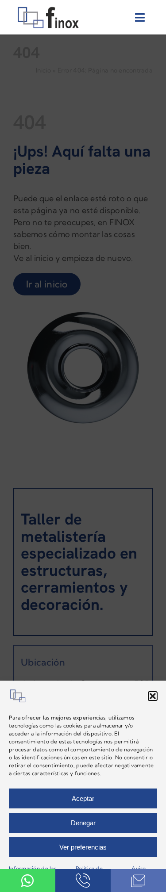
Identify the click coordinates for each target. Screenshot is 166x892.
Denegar (83, 823)
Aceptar (83, 798)
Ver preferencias (83, 847)
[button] (152, 696)
